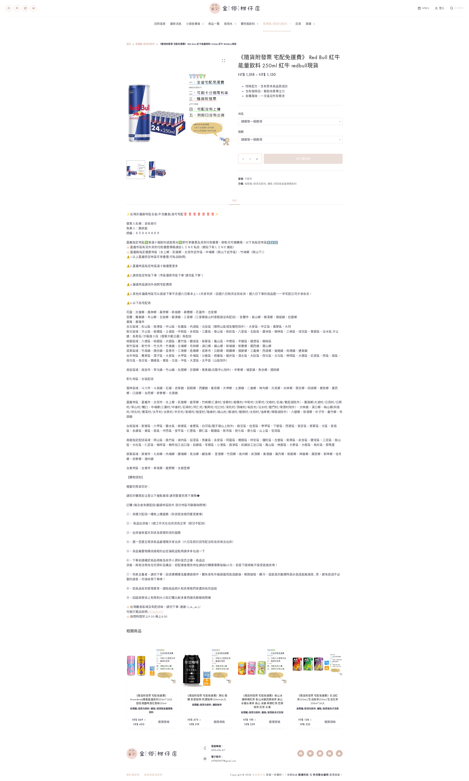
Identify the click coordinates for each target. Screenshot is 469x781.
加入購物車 (303, 159)
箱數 (241, 132)
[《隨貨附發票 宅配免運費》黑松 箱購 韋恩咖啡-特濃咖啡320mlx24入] (207, 664)
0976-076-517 (218, 750)
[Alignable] (339, 753)
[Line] (17, 8)
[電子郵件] (33, 8)
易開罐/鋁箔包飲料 (275, 24)
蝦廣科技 (303, 774)
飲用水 (228, 24)
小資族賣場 (193, 24)
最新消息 (176, 24)
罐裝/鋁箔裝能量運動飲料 (282, 183)
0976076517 (155, 612)
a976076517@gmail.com (223, 760)
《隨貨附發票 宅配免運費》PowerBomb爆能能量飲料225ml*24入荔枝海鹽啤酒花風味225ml (151, 699)
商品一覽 (214, 24)
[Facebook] (8, 8)
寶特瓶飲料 (248, 24)
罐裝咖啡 (217, 704)
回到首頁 (160, 24)
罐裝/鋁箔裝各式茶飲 (272, 712)
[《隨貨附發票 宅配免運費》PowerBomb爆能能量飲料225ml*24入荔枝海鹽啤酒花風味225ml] (151, 664)
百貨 (298, 24)
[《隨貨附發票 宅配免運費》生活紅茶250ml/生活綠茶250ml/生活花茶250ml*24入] (318, 664)
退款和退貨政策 (153, 774)
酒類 (308, 24)
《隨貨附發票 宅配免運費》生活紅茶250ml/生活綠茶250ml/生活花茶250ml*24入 (317, 699)
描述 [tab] (234, 200)
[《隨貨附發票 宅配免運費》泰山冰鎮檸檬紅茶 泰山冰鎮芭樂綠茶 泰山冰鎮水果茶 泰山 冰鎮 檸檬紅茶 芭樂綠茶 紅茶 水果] (262, 664)
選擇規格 (163, 722)
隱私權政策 (133, 774)
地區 (241, 114)
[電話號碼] (25, 8)
